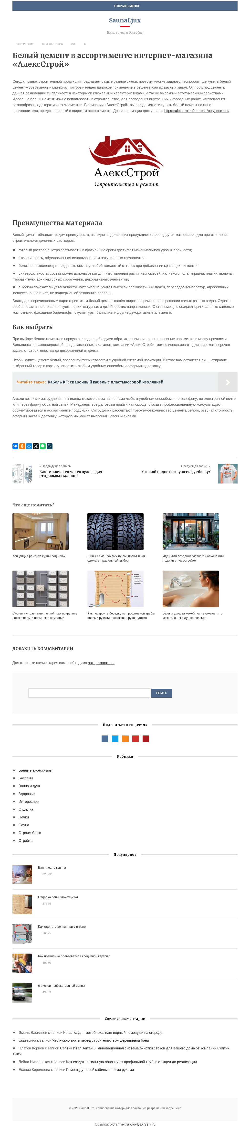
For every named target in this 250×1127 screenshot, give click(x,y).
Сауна (24, 824)
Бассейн (26, 777)
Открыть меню (126, 6)
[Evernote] (43, 446)
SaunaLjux (125, 20)
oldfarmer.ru (119, 1124)
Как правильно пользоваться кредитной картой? (74, 956)
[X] (36, 446)
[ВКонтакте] (15, 446)
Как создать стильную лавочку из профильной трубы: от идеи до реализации (131, 1061)
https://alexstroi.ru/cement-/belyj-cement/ (196, 110)
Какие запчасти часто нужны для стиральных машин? (70, 474)
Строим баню (30, 832)
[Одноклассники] (22, 446)
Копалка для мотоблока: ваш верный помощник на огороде (112, 1032)
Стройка (25, 840)
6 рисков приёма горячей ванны (61, 985)
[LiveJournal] (49, 446)
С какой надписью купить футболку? (176, 472)
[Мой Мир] (29, 446)
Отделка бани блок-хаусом (58, 897)
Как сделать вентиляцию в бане (62, 926)
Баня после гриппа (52, 867)
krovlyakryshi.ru (143, 1124)
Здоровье (27, 793)
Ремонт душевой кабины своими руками (100, 1069)
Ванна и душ (29, 785)
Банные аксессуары (35, 770)
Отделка (26, 809)
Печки (24, 816)
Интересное (25, 44)
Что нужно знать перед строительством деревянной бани (100, 1040)
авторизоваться (101, 662)
